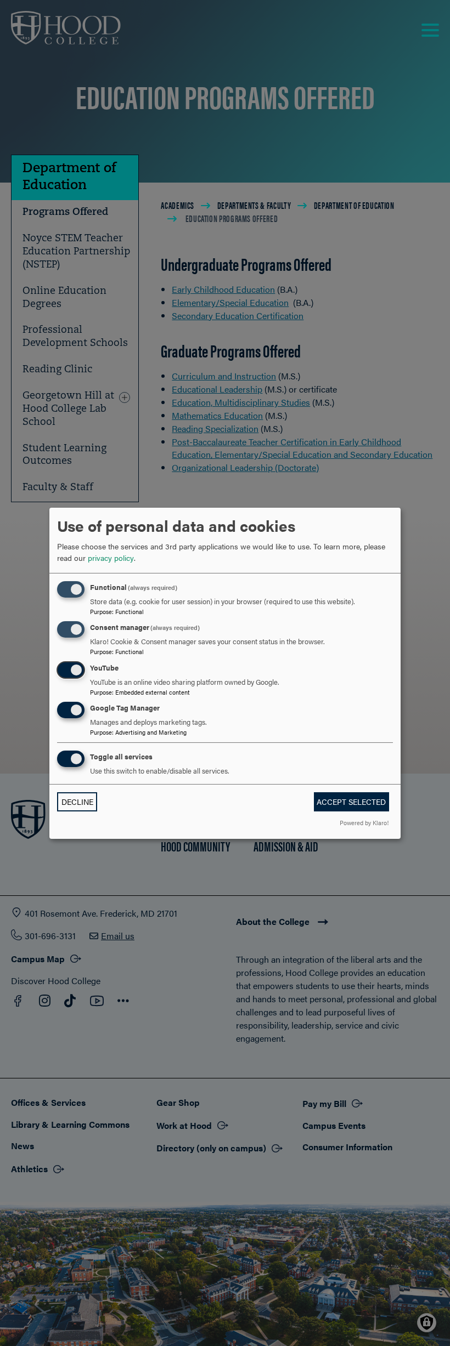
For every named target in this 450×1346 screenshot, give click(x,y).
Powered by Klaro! (364, 822)
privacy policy (111, 557)
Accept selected (351, 801)
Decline (77, 801)
